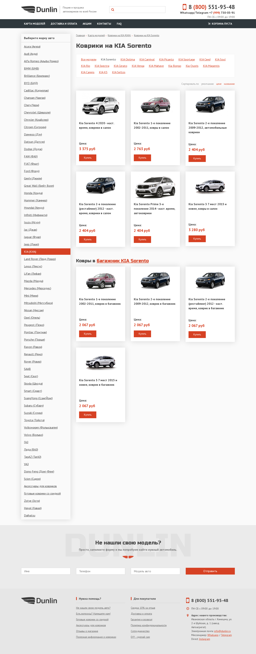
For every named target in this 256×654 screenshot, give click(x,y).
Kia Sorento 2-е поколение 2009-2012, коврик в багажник (154, 301)
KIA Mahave (156, 66)
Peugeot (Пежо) (34, 325)
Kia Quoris (192, 66)
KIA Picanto (166, 59)
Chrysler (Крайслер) (36, 120)
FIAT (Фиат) (31, 164)
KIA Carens (87, 72)
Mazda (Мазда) (33, 281)
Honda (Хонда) (33, 193)
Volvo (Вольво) (33, 435)
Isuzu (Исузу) (32, 222)
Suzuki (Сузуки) (33, 413)
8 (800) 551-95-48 (209, 600)
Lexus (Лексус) (33, 266)
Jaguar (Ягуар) (32, 237)
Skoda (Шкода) (33, 383)
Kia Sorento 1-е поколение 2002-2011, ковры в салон (152, 125)
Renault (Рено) (33, 354)
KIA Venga (138, 66)
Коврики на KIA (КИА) (119, 35)
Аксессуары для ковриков (40, 486)
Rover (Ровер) (32, 361)
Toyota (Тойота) (34, 420)
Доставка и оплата (64, 23)
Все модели (88, 59)
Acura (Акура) (32, 46)
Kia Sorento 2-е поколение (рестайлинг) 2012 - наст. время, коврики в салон (97, 208)
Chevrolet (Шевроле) (37, 112)
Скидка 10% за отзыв (143, 607)
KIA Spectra (102, 66)
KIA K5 (103, 72)
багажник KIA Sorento (123, 261)
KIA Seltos (118, 72)
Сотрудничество (140, 631)
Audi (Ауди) (31, 54)
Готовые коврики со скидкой (42, 493)
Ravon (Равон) (33, 347)
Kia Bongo (174, 66)
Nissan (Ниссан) (34, 310)
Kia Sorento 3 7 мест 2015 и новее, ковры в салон (208, 206)
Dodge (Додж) (33, 149)
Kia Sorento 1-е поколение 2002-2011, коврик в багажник (100, 301)
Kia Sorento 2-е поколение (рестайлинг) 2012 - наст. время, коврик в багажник (207, 303)
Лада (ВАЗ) (31, 449)
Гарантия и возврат (141, 619)
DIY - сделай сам (140, 637)
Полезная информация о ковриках (96, 637)
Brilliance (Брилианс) (37, 76)
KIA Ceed (204, 59)
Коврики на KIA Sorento (146, 35)
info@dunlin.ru (222, 631)
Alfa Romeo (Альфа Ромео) (41, 61)
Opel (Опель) (32, 317)
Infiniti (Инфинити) (35, 215)
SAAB (27, 369)
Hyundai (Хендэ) (34, 207)
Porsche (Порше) (34, 339)
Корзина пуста (221, 23)
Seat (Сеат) (31, 376)
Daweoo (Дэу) (33, 134)
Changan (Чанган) (35, 98)
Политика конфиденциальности (149, 625)
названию (229, 83)
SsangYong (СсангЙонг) (38, 398)
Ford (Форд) (32, 171)
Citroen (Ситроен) (35, 127)
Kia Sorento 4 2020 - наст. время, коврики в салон (96, 125)
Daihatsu (29, 515)
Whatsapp (213, 635)
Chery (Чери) (31, 105)
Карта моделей (34, 23)
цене (219, 83)
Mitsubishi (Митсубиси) (38, 303)
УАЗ (26, 464)
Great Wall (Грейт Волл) (39, 186)
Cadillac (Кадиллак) (36, 90)
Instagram (204, 639)
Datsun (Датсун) (34, 142)
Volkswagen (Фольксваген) (41, 427)
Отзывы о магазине (87, 631)
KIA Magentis (211, 66)
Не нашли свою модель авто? (93, 607)
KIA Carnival (147, 59)
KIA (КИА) (30, 251)
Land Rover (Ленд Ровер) (40, 259)
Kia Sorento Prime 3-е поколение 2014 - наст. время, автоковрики (154, 208)
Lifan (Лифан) (32, 273)
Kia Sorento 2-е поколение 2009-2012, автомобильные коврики (208, 127)
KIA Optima (128, 59)
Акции (87, 23)
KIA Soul (220, 59)
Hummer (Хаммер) (35, 200)
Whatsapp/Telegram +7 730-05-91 (207, 12)
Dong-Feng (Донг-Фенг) (39, 471)
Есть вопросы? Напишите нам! (93, 613)
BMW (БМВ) (31, 68)
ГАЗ (26, 442)
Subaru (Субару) (34, 405)
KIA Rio (85, 66)
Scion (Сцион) (32, 479)
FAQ (119, 23)
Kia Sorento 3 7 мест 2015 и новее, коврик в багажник (98, 382)
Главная (80, 35)
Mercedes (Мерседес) (37, 288)
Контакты (104, 23)
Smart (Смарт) (33, 391)
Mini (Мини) (31, 295)
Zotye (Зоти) (32, 501)
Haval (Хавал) (33, 508)
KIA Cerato (120, 66)
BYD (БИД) (31, 83)
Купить (87, 157)
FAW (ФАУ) (31, 156)
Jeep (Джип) (31, 244)
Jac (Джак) (30, 229)
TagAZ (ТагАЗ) (32, 457)
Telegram (226, 635)
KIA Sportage (186, 59)
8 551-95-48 (212, 7)
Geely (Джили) (33, 178)
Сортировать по (190, 83)
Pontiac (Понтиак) (35, 332)
